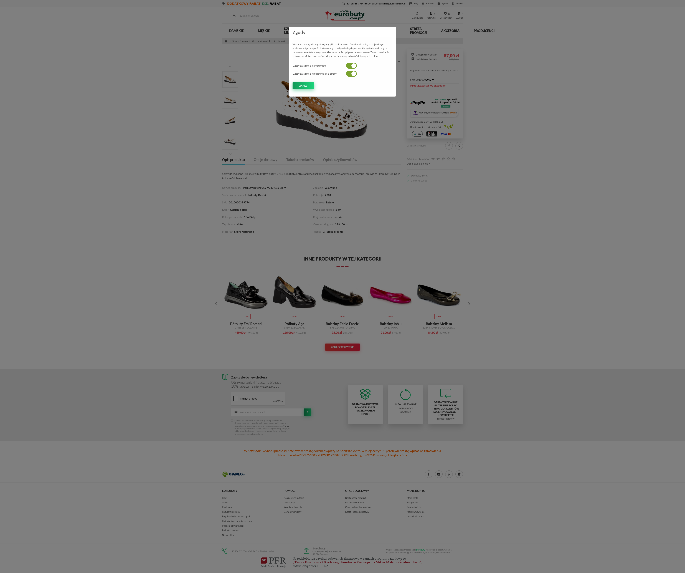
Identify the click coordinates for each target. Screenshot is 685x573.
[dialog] (342, 286)
